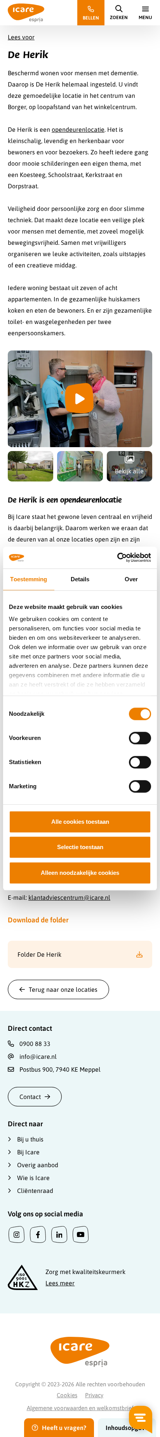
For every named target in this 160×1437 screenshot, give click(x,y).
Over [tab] (131, 579)
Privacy (94, 1395)
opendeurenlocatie (78, 129)
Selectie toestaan (80, 847)
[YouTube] (80, 1234)
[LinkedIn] (59, 1234)
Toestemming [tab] (28, 579)
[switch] (140, 738)
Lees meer (60, 1283)
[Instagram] (16, 1234)
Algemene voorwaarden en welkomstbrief (80, 1408)
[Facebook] (38, 1234)
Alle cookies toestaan (80, 821)
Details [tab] (80, 579)
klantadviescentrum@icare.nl (69, 897)
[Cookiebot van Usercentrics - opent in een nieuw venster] (117, 557)
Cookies (67, 1395)
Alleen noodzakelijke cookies (80, 872)
